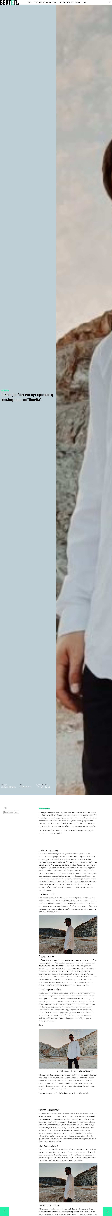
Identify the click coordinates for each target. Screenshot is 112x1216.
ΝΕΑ (72, 2)
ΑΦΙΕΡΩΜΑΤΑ (78, 2)
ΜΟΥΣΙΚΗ (5, 390)
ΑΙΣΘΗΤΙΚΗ (35, 2)
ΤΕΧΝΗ (29, 2)
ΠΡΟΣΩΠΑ (48, 2)
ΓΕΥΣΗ (84, 2)
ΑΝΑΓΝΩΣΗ (42, 2)
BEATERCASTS (66, 2)
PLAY (60, 2)
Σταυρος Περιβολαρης (8, 787)
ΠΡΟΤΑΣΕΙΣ (54, 2)
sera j (16, 812)
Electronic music (8, 812)
